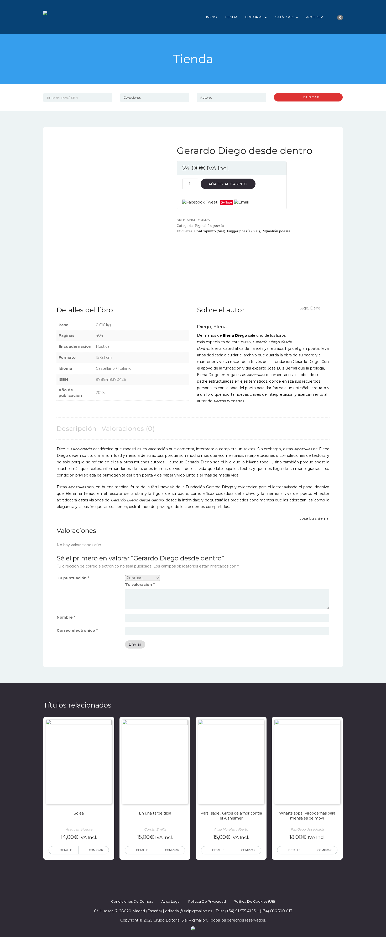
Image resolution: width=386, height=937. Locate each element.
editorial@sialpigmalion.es (188, 911)
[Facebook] (179, 890)
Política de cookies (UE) (254, 901)
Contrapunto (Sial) (209, 230)
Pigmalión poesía (209, 225)
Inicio (211, 17)
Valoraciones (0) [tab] (128, 428)
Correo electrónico (77, 630)
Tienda (231, 17)
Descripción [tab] (76, 428)
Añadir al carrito (228, 184)
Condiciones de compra (132, 901)
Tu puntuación (73, 578)
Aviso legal (170, 901)
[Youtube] (207, 890)
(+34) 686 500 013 (276, 911)
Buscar (309, 97)
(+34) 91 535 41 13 (240, 911)
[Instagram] (198, 890)
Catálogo (285, 17)
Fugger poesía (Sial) (243, 230)
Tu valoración (140, 584)
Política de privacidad (207, 901)
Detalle (66, 850)
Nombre (66, 617)
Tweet (211, 202)
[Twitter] (188, 890)
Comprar (96, 850)
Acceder (314, 17)
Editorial (254, 17)
